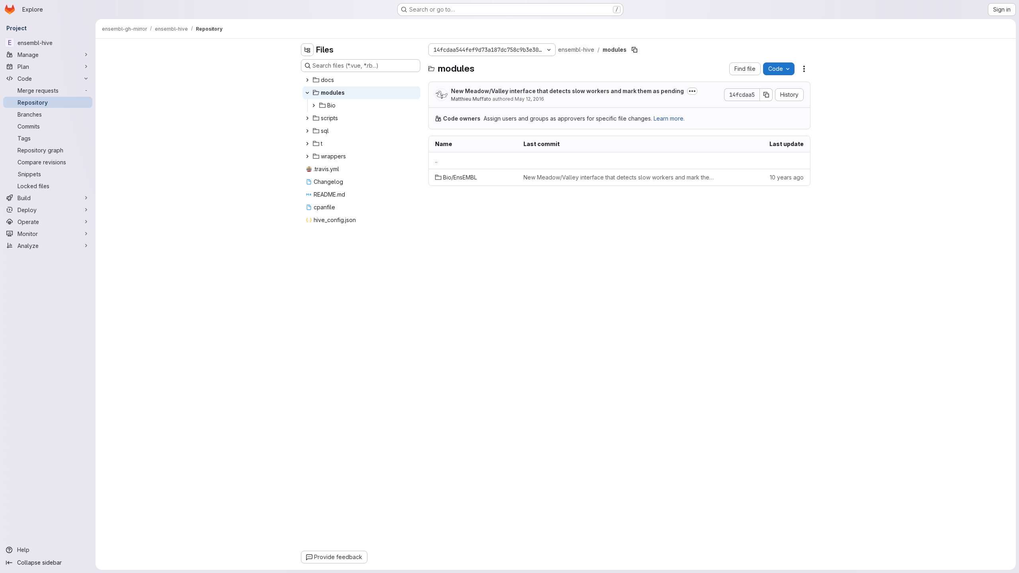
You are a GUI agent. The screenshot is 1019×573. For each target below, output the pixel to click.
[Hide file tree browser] (307, 49)
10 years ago (787, 177)
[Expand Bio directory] (313, 105)
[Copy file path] (634, 49)
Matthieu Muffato (471, 99)
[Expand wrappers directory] (307, 156)
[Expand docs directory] (307, 80)
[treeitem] (361, 80)
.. (436, 160)
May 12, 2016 (529, 99)
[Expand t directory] (307, 143)
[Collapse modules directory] (307, 92)
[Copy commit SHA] (766, 94)
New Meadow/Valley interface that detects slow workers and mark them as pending (567, 91)
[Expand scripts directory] (307, 118)
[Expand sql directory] (307, 131)
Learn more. (669, 118)
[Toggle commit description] (692, 91)
